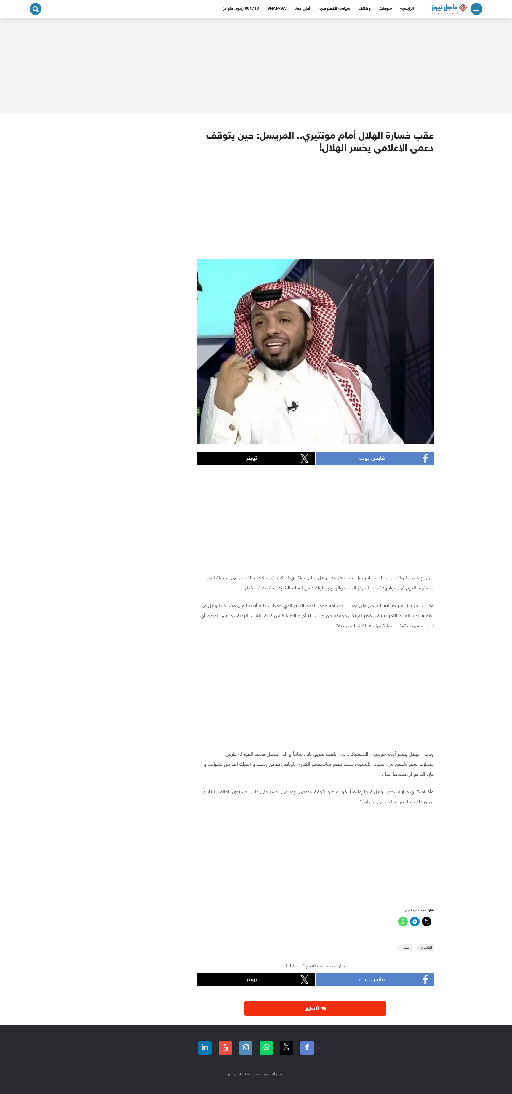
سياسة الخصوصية (334, 8)
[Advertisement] (256, 65)
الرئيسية (407, 8)
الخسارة (426, 947)
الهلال (406, 947)
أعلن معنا (302, 8)
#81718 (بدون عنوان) (241, 8)
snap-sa (276, 8)
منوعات (385, 8)
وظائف (365, 8)
